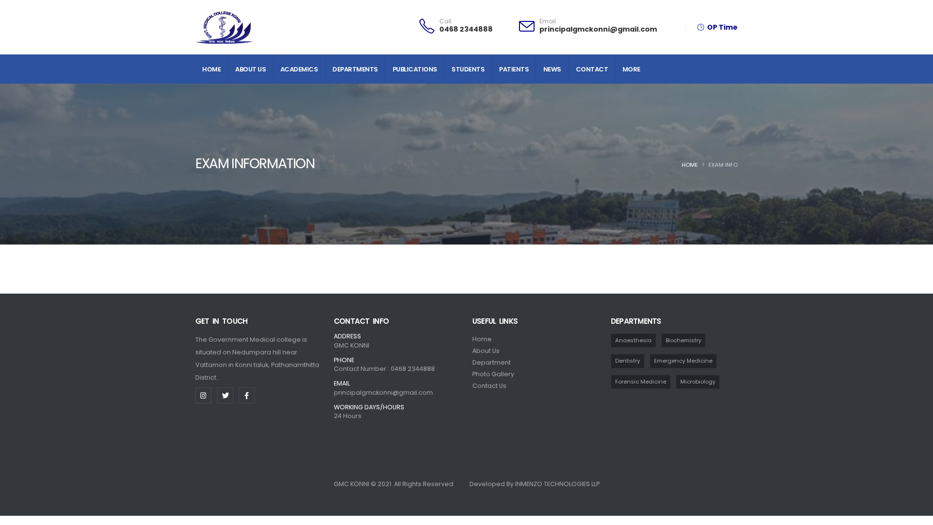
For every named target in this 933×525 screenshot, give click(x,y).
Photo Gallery (493, 374)
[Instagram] (203, 395)
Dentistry (627, 361)
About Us (250, 69)
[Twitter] (225, 395)
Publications (415, 69)
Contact (592, 69)
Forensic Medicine (640, 381)
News (552, 69)
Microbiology (697, 381)
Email (547, 21)
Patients (514, 69)
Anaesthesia (633, 340)
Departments (355, 69)
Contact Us (489, 386)
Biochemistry (683, 340)
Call (445, 21)
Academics (299, 69)
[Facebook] (247, 395)
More (631, 69)
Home (211, 69)
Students (467, 69)
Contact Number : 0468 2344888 (384, 369)
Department (491, 362)
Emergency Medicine (683, 361)
